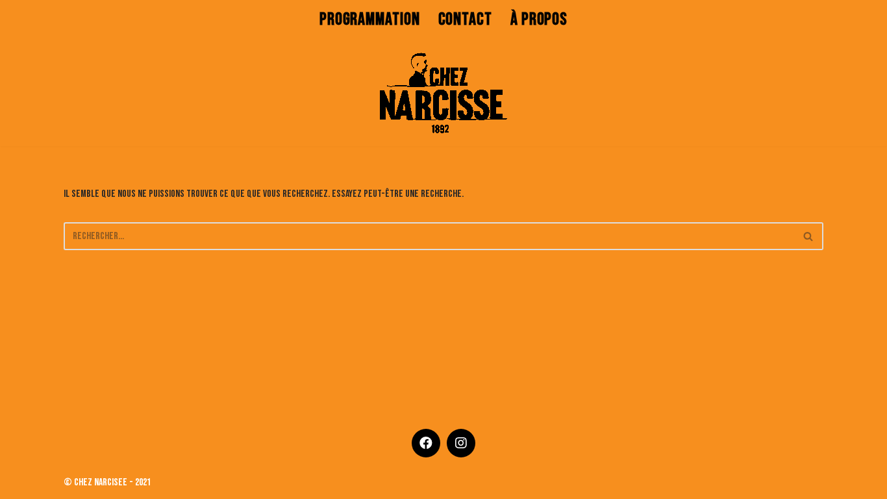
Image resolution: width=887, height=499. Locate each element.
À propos (539, 19)
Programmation (369, 19)
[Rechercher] (808, 236)
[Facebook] (425, 443)
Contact (465, 19)
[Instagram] (461, 443)
